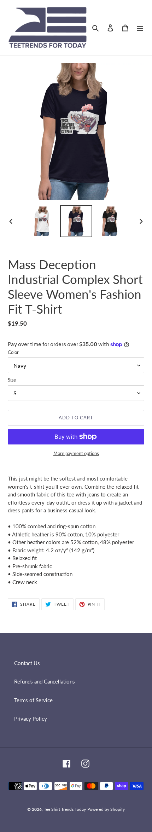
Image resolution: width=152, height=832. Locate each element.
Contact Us (27, 663)
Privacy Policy (30, 718)
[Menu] (140, 27)
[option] (42, 221)
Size (12, 380)
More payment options (76, 453)
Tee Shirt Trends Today (65, 809)
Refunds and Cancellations (44, 681)
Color (13, 352)
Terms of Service (33, 700)
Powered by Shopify (106, 809)
